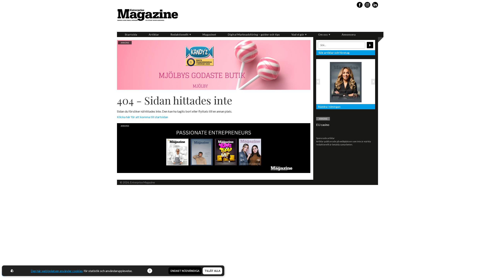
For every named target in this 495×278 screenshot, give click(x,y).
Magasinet (209, 34)
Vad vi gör (297, 34)
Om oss (323, 34)
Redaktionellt (180, 34)
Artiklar (154, 34)
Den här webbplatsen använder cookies (57, 271)
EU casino (322, 124)
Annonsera (349, 34)
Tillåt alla (212, 270)
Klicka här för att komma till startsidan (142, 117)
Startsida (131, 34)
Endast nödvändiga (185, 270)
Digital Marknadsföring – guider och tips (254, 34)
